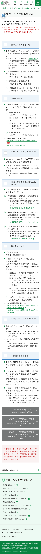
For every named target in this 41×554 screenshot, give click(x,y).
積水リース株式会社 (10, 512)
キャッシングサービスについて (23, 320)
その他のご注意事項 (19, 355)
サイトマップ (17, 529)
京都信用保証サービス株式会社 (14, 519)
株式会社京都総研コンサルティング (15, 498)
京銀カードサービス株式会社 (13, 492)
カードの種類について (20, 98)
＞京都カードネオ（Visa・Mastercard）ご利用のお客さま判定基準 (23, 306)
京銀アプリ (33, 59)
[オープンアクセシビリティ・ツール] (3, 15)
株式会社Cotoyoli (9, 485)
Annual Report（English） (9, 536)
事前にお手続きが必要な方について (23, 183)
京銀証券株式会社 (9, 502)
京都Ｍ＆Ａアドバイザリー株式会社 (15, 515)
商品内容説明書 (28, 529)
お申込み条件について (20, 44)
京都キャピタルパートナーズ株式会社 (16, 505)
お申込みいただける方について (23, 153)
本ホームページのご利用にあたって (12, 533)
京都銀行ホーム (6, 8)
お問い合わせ (6, 529)
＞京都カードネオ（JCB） (16, 145)
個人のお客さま (18, 8)
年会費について (17, 246)
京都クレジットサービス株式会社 (14, 488)
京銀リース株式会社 (10, 495)
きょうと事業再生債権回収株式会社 (15, 509)
